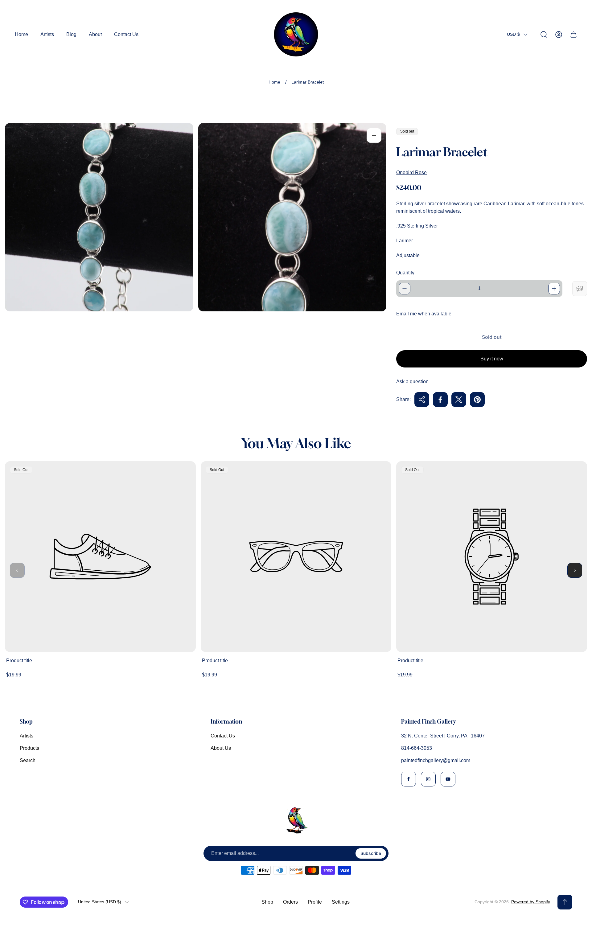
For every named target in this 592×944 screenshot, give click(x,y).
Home (274, 82)
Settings (341, 902)
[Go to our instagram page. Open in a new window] (428, 779)
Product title (19, 660)
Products (29, 748)
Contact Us (223, 735)
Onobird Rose (411, 172)
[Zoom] (374, 135)
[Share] (421, 399)
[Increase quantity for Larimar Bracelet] (554, 288)
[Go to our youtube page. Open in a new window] (448, 779)
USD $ (513, 34)
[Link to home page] (296, 820)
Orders (290, 902)
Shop (267, 902)
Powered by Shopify (530, 901)
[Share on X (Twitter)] (458, 399)
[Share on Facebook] (440, 399)
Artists (26, 735)
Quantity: (406, 272)
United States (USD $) (99, 901)
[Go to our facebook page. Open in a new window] (408, 779)
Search (27, 760)
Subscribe (370, 853)
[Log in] (558, 34)
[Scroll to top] (564, 902)
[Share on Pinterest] (477, 399)
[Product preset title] (100, 556)
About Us (221, 748)
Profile (315, 902)
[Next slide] (574, 570)
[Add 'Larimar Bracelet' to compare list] (579, 288)
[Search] (544, 34)
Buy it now (491, 358)
